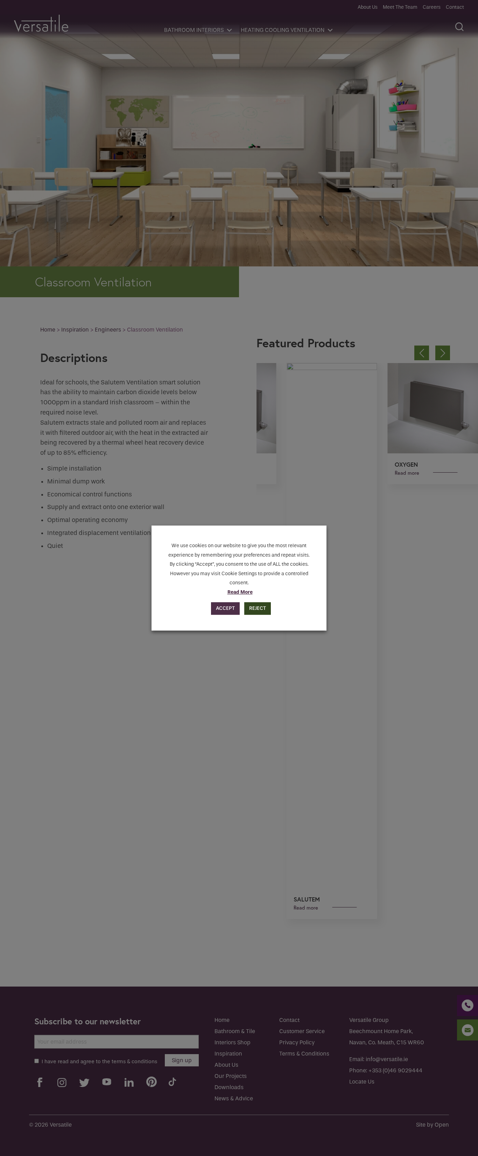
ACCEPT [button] (225, 608)
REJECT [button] (257, 608)
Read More (240, 592)
